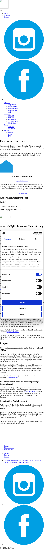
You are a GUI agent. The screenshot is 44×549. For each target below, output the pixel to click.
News (6, 125)
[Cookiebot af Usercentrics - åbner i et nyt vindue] (33, 233)
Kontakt (6, 130)
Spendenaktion (13, 121)
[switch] (39, 280)
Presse (10, 134)
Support (6, 455)
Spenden (7, 114)
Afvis (22, 314)
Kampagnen (12, 119)
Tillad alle (22, 302)
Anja (9, 112)
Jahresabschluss (9, 448)
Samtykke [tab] (7, 239)
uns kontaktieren (13, 378)
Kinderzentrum (13, 110)
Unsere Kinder (13, 108)
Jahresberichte (8, 450)
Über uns (7, 103)
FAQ (9, 136)
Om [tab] (36, 239)
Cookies (6, 457)
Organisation (12, 105)
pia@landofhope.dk (12, 332)
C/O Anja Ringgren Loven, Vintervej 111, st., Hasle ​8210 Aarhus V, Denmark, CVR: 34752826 (22, 461)
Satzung (6, 446)
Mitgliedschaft (12, 123)
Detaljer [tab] (22, 239)
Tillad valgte (22, 308)
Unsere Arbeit (12, 106)
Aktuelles (11, 127)
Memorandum (22, 193)
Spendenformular (22, 181)
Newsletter (11, 128)
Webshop (11, 117)
